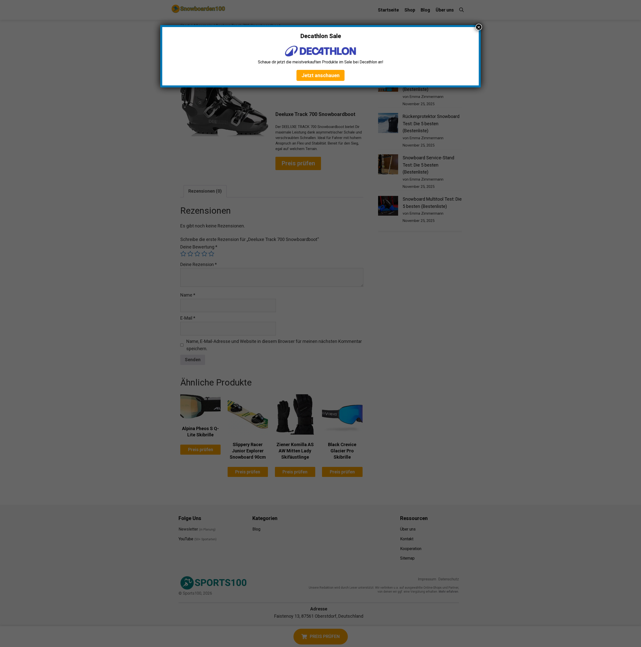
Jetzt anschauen (320, 75)
